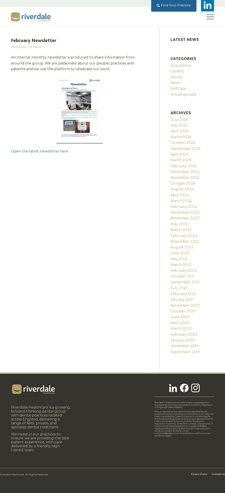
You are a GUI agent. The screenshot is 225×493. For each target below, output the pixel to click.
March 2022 (181, 265)
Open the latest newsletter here (39, 151)
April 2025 (179, 154)
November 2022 (185, 241)
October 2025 (183, 143)
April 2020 (180, 323)
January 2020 (183, 340)
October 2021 (182, 276)
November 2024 (185, 178)
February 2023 (184, 236)
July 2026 (179, 119)
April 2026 (179, 131)
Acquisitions (181, 65)
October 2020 (183, 311)
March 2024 (181, 201)
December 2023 (185, 212)
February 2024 (184, 207)
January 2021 (182, 299)
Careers (177, 71)
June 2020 (180, 317)
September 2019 (185, 352)
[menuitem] (174, 5)
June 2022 (180, 253)
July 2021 (179, 288)
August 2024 (182, 189)
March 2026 (181, 137)
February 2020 (184, 334)
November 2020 (185, 305)
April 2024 (180, 195)
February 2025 (184, 166)
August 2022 (182, 247)
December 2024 (185, 172)
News (37, 47)
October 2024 (183, 183)
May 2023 (179, 224)
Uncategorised (183, 94)
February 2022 (184, 270)
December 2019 (184, 346)
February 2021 (183, 294)
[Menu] (208, 16)
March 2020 (181, 328)
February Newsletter (33, 40)
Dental (177, 77)
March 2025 (181, 160)
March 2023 (181, 230)
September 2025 (185, 149)
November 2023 (185, 218)
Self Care (178, 88)
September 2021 (185, 282)
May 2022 (179, 259)
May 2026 (179, 125)
